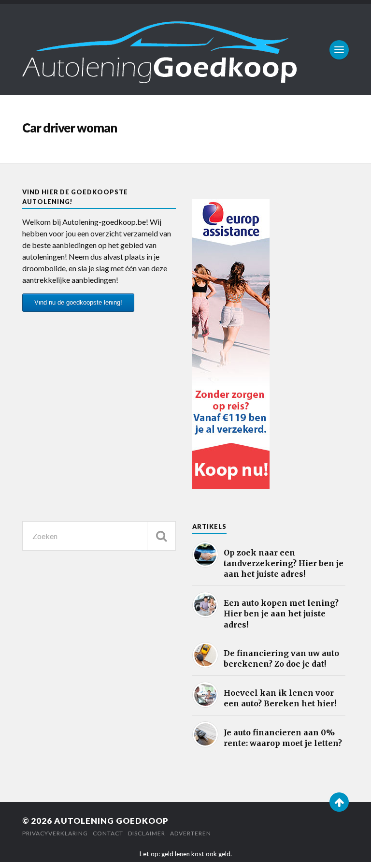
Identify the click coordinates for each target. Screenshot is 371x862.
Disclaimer (146, 833)
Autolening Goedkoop (111, 821)
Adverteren (190, 833)
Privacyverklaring (55, 833)
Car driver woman (69, 127)
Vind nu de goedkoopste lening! (78, 302)
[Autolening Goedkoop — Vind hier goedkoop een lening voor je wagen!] (185, 49)
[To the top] (339, 802)
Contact (108, 833)
